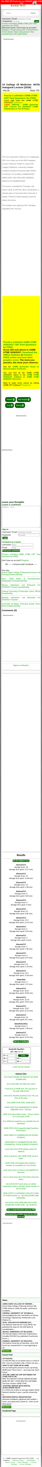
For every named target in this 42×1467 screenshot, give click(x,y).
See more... (6, 1351)
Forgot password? (18, 30)
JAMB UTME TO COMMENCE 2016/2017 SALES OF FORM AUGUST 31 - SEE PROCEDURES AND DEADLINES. (21, 1195)
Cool (9, 405)
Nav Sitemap (23, 1462)
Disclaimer (31, 1460)
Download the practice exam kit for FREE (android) (21, 1215)
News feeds (32, 30)
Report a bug (10, 1462)
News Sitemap (26, 1464)
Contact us (26, 385)
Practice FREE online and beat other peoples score (18, 357)
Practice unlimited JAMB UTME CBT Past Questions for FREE (20, 96)
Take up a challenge (21, 1041)
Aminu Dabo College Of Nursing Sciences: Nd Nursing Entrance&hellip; (21, 573)
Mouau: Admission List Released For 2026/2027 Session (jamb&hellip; (21, 586)
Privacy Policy (18, 1460)
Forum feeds (7, 32)
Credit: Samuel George (21, 1067)
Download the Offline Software (20, 353)
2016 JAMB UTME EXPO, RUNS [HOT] (21, 1103)
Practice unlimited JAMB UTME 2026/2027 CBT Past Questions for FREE (20, 344)
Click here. (18, 103)
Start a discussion (21, 32)
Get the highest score (21, 861)
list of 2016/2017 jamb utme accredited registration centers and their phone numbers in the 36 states (21, 1186)
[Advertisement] (21, 61)
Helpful (10, 399)
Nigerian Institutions (21, 665)
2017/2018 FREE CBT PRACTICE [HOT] (21, 1084)
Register (5, 30)
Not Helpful (23, 399)
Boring (19, 405)
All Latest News (20, 34)
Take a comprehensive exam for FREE (21, 1210)
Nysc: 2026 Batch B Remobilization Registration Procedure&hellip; (21, 580)
